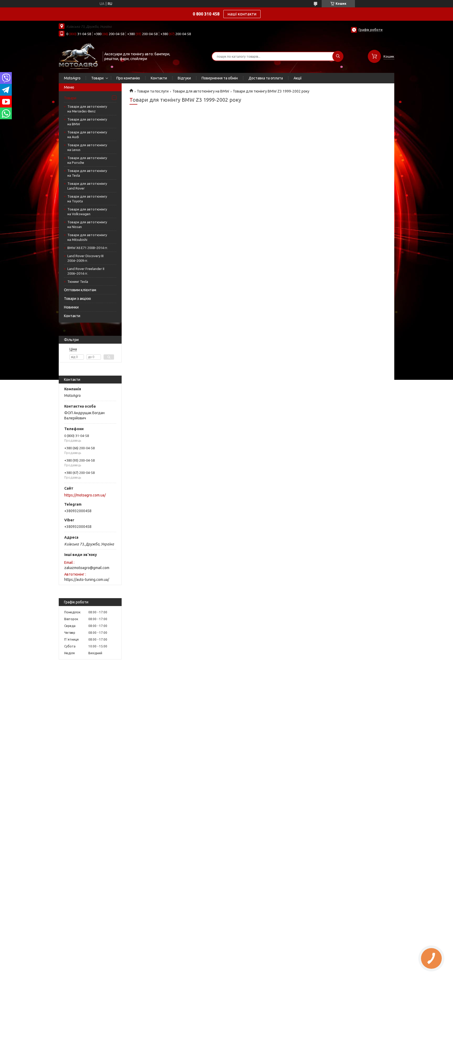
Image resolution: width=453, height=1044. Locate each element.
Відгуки (184, 78)
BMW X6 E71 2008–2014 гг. (87, 248)
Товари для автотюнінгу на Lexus (87, 147)
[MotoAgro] (78, 56)
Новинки (71, 307)
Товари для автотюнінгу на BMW (87, 121)
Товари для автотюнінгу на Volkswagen (87, 211)
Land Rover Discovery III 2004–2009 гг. (85, 258)
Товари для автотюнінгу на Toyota (87, 198)
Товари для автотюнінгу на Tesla (87, 173)
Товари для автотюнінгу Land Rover (87, 186)
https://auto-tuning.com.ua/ (86, 579)
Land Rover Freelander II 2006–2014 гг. (85, 271)
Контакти (159, 78)
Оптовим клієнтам (80, 290)
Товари (97, 78)
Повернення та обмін (220, 78)
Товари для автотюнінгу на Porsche (87, 160)
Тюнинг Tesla (77, 281)
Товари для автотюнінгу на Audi (87, 134)
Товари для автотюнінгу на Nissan (87, 224)
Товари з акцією (77, 298)
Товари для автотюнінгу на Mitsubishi (87, 237)
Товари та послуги (153, 91)
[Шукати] (337, 56)
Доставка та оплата (266, 78)
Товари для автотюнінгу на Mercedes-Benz (87, 109)
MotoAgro (72, 78)
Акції (298, 78)
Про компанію (128, 78)
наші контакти (242, 14)
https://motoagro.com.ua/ (85, 495)
